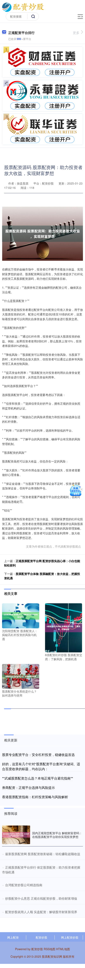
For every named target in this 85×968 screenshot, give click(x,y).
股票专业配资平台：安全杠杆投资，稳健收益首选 (38, 754)
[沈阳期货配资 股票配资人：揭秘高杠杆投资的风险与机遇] (20, 615)
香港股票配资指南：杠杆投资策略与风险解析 (35, 796)
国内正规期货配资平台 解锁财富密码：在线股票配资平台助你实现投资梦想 (57, 835)
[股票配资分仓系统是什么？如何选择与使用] (20, 676)
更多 (76, 32)
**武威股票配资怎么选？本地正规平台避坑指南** (37, 778)
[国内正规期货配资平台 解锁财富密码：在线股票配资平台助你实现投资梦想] (16, 835)
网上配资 (13, 937)
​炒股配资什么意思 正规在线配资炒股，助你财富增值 (41, 898)
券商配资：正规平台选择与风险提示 (28, 787)
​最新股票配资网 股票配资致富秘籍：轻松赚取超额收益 (42, 854)
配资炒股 (41, 937)
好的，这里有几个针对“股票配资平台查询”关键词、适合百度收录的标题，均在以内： (41, 766)
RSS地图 (49, 949)
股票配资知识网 (52, 956)
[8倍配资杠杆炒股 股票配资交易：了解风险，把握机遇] (63, 627)
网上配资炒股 (69, 937)
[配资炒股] (23, 7)
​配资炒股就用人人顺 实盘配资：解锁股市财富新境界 (41, 912)
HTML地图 (63, 949)
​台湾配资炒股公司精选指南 (23, 885)
